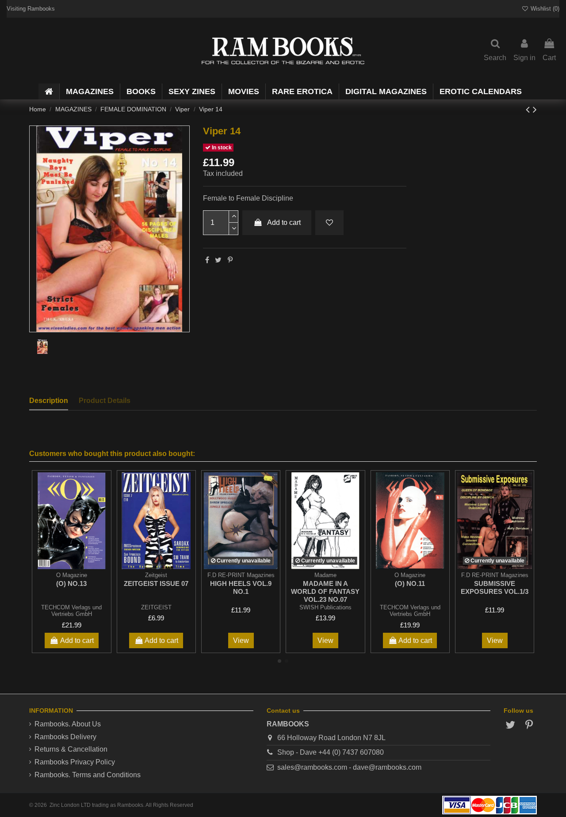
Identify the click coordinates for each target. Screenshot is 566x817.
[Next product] (535, 109)
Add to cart (284, 222)
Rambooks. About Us (67, 724)
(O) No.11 (410, 583)
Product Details (104, 400)
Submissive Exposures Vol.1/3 (494, 587)
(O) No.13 (71, 583)
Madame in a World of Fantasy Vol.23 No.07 (325, 591)
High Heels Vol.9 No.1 (241, 587)
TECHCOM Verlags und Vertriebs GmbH (71, 610)
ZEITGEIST (156, 607)
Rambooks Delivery (65, 737)
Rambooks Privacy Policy (74, 762)
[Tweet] (218, 260)
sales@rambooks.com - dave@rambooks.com (349, 767)
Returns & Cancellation (70, 749)
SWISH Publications (325, 607)
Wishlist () (544, 8)
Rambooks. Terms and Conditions (87, 775)
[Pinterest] (230, 260)
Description (48, 400)
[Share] (207, 260)
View (241, 640)
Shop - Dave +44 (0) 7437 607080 (330, 752)
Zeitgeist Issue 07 (156, 583)
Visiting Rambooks (31, 8)
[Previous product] (529, 109)
